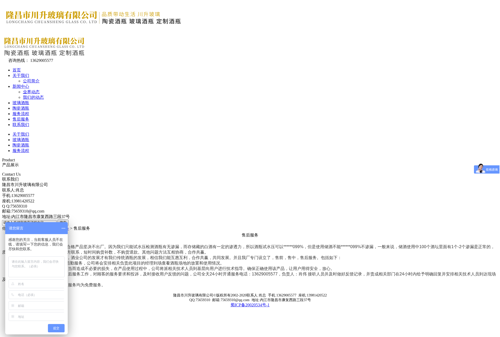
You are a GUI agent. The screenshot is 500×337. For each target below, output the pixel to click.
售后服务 (20, 119)
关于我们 (20, 75)
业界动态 (31, 92)
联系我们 (20, 124)
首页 (16, 70)
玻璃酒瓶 (20, 103)
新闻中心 (20, 86)
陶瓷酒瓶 (20, 108)
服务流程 (20, 113)
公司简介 (31, 81)
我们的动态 (33, 97)
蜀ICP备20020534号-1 (250, 305)
